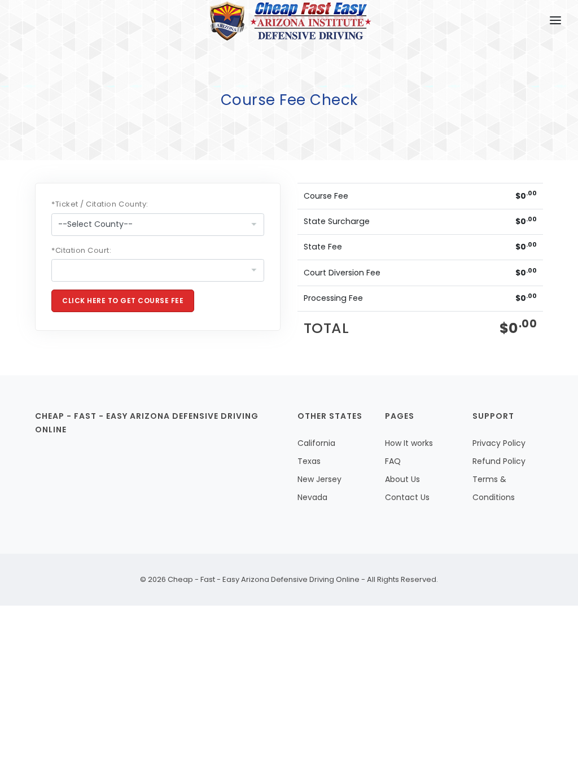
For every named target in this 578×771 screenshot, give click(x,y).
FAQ (393, 461)
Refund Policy (499, 461)
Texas (309, 461)
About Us (402, 479)
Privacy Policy (499, 443)
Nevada (312, 497)
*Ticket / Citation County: (99, 204)
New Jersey (319, 479)
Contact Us (407, 497)
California (316, 443)
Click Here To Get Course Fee (122, 300)
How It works (409, 443)
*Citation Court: (81, 250)
